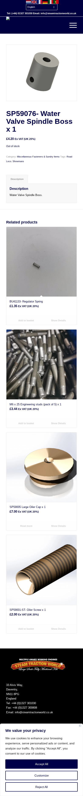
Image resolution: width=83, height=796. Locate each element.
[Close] (80, 726)
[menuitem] (42, 5)
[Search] (61, 25)
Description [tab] (17, 179)
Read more (26, 526)
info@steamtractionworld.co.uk (34, 712)
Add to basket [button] (26, 320)
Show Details (58, 320)
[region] (41, 760)
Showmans (18, 161)
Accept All (41, 764)
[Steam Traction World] (34, 25)
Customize (41, 775)
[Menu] (71, 25)
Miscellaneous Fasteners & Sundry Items (38, 156)
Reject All (41, 787)
